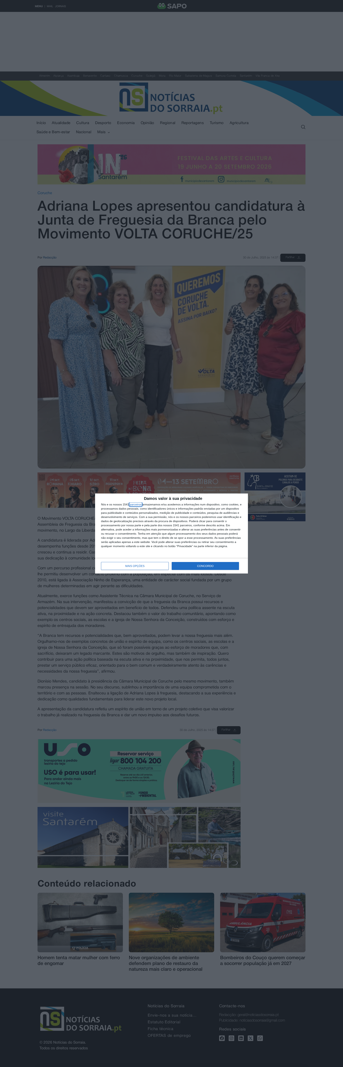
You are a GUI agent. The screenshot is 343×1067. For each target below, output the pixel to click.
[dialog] (171, 533)
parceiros (136, 504)
